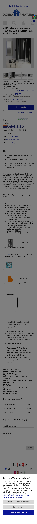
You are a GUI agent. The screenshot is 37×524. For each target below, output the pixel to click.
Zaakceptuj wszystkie (18, 512)
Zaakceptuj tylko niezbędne (18, 502)
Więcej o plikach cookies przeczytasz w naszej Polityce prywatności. (16, 496)
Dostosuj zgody (18, 507)
